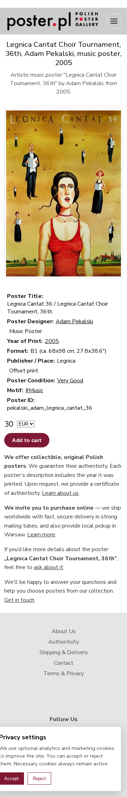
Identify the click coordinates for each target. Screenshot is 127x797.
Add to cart (27, 440)
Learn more (41, 534)
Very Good (70, 380)
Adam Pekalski (74, 321)
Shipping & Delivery (64, 652)
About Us (64, 631)
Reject (39, 778)
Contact (63, 663)
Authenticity (63, 642)
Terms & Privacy (63, 673)
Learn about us (60, 493)
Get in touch (19, 600)
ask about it (48, 567)
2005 (52, 341)
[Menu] (114, 21)
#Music (34, 390)
